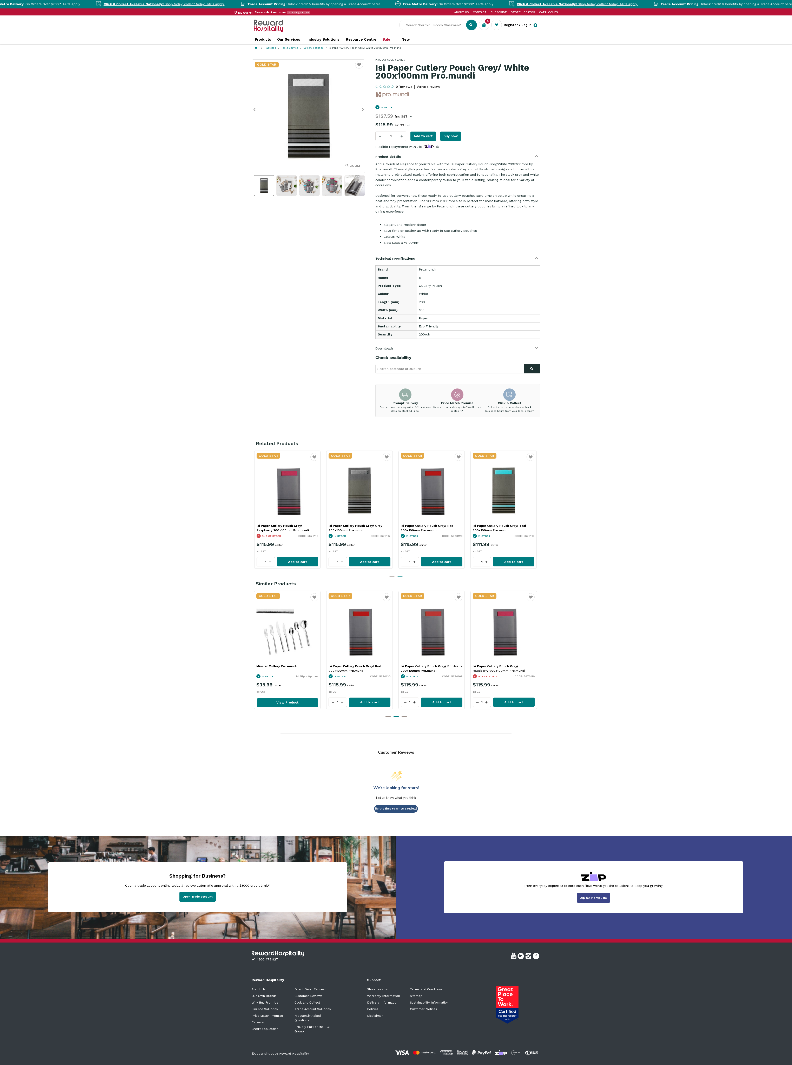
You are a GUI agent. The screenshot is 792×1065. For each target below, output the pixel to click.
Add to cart (423, 136)
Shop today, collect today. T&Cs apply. (98, 4)
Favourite (314, 459)
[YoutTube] (514, 957)
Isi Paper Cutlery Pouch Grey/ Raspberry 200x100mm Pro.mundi (355, 528)
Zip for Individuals (593, 897)
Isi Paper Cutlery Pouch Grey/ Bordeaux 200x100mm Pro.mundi (287, 528)
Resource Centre (361, 39)
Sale (386, 39)
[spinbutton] (391, 136)
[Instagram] (529, 957)
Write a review (428, 87)
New (405, 39)
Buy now (450, 136)
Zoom (355, 166)
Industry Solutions (322, 39)
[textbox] (435, 25)
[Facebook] (536, 957)
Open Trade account (197, 896)
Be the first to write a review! (396, 809)
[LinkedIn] (521, 957)
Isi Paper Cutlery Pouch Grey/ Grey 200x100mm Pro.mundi (427, 528)
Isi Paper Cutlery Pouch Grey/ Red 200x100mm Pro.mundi (499, 528)
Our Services (288, 39)
